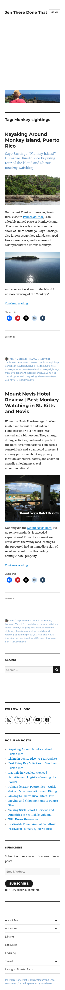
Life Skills (11, 944)
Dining (9, 936)
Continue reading (16, 303)
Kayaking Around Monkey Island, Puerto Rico (32, 140)
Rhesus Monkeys (47, 376)
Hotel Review (12, 627)
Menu (54, 12)
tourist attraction (14, 638)
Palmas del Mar (33, 217)
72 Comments (26, 379)
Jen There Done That (26, 12)
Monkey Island (31, 369)
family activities (49, 624)
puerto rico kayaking (25, 376)
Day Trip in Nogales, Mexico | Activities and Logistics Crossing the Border (32, 777)
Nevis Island (43, 631)
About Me (11, 920)
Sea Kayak (10, 379)
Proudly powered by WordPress (36, 983)
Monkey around (13, 369)
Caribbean (10, 362)
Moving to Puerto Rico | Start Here (31, 796)
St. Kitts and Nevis (44, 634)
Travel (34, 362)
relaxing (9, 634)
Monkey (51, 365)
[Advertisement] (32, 54)
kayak (31, 365)
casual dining (32, 624)
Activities (45, 358)
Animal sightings (49, 362)
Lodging (9, 624)
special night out (24, 634)
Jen (12, 358)
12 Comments (19, 641)
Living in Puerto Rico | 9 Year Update (32, 758)
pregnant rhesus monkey (29, 372)
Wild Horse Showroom (23, 819)
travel (27, 638)
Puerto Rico (24, 362)
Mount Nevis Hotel (39, 528)
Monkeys (10, 372)
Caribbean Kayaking (16, 365)
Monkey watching (26, 631)
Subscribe (19, 883)
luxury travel (37, 627)
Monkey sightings (49, 369)
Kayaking (41, 365)
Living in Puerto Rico (18, 969)
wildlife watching (40, 638)
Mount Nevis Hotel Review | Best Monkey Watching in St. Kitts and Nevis (32, 402)
